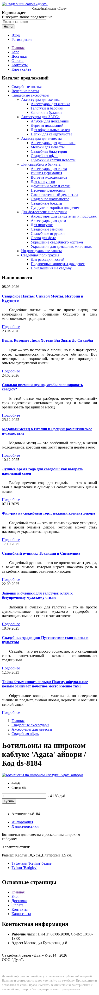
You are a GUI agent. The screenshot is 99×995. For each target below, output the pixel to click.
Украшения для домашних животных (61, 246)
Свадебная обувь (44, 156)
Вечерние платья (25, 91)
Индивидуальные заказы (41, 251)
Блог (15, 52)
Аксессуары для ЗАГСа (40, 117)
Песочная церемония (48, 190)
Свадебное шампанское (50, 199)
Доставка (19, 56)
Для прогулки (42, 225)
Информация (22, 822)
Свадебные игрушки (48, 233)
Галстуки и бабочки (47, 108)
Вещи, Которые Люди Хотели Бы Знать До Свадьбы (47, 340)
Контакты (20, 65)
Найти (8, 27)
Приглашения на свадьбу (51, 268)
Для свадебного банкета (41, 164)
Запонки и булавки (46, 112)
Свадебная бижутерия (49, 151)
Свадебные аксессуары (30, 95)
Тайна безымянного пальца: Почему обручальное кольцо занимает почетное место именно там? (45, 684)
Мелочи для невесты (48, 147)
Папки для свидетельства (51, 134)
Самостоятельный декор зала (54, 195)
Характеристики (25, 826)
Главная (18, 48)
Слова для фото (43, 238)
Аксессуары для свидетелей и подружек (64, 216)
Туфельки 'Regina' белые (31, 863)
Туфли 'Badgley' (24, 868)
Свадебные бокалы (46, 203)
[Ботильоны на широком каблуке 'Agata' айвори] (42, 775)
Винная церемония (46, 173)
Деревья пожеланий (47, 125)
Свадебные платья (27, 87)
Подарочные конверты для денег (58, 264)
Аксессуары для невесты (41, 138)
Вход (16, 35)
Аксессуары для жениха (41, 99)
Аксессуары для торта (49, 169)
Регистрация (22, 39)
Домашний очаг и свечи (50, 186)
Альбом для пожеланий (50, 121)
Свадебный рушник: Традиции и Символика (41, 553)
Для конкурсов (43, 182)
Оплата (18, 61)
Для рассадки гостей (47, 259)
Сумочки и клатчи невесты (53, 160)
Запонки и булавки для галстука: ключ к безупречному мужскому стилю (37, 595)
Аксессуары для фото (48, 220)
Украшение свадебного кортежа (57, 242)
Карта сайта (21, 69)
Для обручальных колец (50, 130)
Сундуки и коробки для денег (55, 208)
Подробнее (11, 327)
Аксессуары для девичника (53, 143)
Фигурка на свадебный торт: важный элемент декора (48, 513)
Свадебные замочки (47, 229)
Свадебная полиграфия (40, 255)
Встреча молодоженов (49, 177)
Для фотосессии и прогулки (44, 212)
